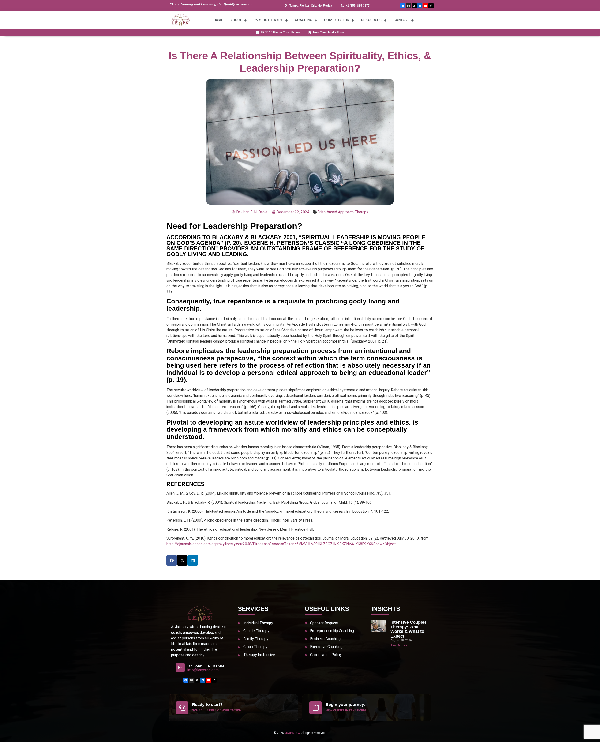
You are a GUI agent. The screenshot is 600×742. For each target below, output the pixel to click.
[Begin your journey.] (315, 707)
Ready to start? (207, 704)
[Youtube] (425, 5)
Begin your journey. (345, 704)
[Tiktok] (431, 5)
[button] (171, 560)
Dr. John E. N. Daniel (206, 666)
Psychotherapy (268, 20)
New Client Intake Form (346, 710)
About (236, 20)
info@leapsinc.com (203, 670)
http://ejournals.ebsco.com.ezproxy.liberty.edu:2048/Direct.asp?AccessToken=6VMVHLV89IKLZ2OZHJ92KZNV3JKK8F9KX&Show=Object (281, 544)
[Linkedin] (419, 5)
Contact (401, 20)
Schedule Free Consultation (216, 710)
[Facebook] (402, 5)
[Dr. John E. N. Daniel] (180, 667)
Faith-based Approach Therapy (342, 212)
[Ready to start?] (182, 707)
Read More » (398, 645)
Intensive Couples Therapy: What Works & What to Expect (408, 629)
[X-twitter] (414, 5)
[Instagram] (408, 5)
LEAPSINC (292, 733)
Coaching (303, 20)
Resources (371, 20)
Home (219, 20)
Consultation (336, 20)
